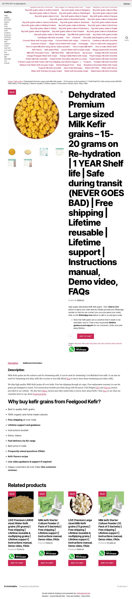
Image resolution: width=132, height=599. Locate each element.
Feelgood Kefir (39, 394)
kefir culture (93, 343)
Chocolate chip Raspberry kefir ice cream (100, 37)
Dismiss (127, 4)
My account (87, 53)
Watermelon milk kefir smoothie (104, 71)
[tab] (13, 363)
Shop (79, 65)
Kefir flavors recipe (18, 456)
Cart (68, 37)
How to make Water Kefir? (106, 47)
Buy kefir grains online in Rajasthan (35, 31)
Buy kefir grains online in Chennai (43, 13)
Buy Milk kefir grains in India (79, 34)
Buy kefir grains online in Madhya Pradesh (39, 25)
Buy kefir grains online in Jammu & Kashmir (40, 22)
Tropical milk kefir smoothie (49, 68)
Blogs (44, 390)
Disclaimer (45, 596)
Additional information (32, 363)
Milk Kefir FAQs (58, 53)
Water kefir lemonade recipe (76, 71)
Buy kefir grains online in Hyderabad (102, 19)
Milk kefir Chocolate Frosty (38, 53)
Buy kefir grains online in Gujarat (74, 16)
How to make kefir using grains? (104, 44)
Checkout (76, 37)
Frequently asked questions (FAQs (26, 451)
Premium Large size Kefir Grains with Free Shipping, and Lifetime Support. (48, 62)
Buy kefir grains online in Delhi (105, 13)
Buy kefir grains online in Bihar (105, 10)
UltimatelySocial (83, 593)
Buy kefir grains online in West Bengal (49, 34)
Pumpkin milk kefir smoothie (105, 62)
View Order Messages (73, 68)
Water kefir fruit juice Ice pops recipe (46, 71)
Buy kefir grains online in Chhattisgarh (74, 13)
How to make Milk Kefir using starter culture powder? (48, 47)
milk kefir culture (110, 343)
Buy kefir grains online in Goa (47, 16)
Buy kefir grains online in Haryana (103, 16)
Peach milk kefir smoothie (36, 59)
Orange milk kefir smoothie (106, 53)
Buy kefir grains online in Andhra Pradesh (42, 10)
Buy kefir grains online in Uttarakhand (102, 31)
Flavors (107, 387)
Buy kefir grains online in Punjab (104, 28)
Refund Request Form (65, 65)
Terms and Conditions (73, 596)
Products (87, 62)
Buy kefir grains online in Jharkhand (74, 22)
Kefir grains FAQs (52, 50)
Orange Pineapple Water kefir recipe (42, 56)
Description (13, 363)
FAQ (98, 387)
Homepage (83, 44)
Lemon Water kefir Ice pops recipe (75, 50)
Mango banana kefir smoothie (105, 50)
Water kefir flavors (109, 68)
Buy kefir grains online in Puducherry (74, 28)
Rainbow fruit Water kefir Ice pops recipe (37, 65)
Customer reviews (38, 44)
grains (87, 343)
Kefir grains (18, 81)
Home (10, 81)
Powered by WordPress (29, 586)
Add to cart (86, 336)
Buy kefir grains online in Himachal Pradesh (67, 19)
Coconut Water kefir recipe (66, 40)
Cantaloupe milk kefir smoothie (50, 37)
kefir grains (101, 343)
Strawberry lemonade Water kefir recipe (100, 65)
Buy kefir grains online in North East (102, 25)
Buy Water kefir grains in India (105, 34)
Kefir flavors (37, 50)
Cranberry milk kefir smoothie (105, 40)
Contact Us (85, 40)
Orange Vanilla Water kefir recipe (73, 56)
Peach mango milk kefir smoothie (103, 56)
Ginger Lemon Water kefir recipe (62, 44)
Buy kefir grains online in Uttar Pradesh (68, 31)
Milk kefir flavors (73, 53)
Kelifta (7, 12)
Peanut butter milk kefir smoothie (103, 59)
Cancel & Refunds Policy (57, 596)
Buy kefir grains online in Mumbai (72, 25)
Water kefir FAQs (92, 68)
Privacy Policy (85, 596)
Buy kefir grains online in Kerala (104, 22)
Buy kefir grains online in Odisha (43, 28)
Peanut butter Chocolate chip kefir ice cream (68, 59)
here (68, 378)
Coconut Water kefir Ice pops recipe (38, 40)
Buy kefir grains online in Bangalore (76, 10)
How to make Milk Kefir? (83, 47)
